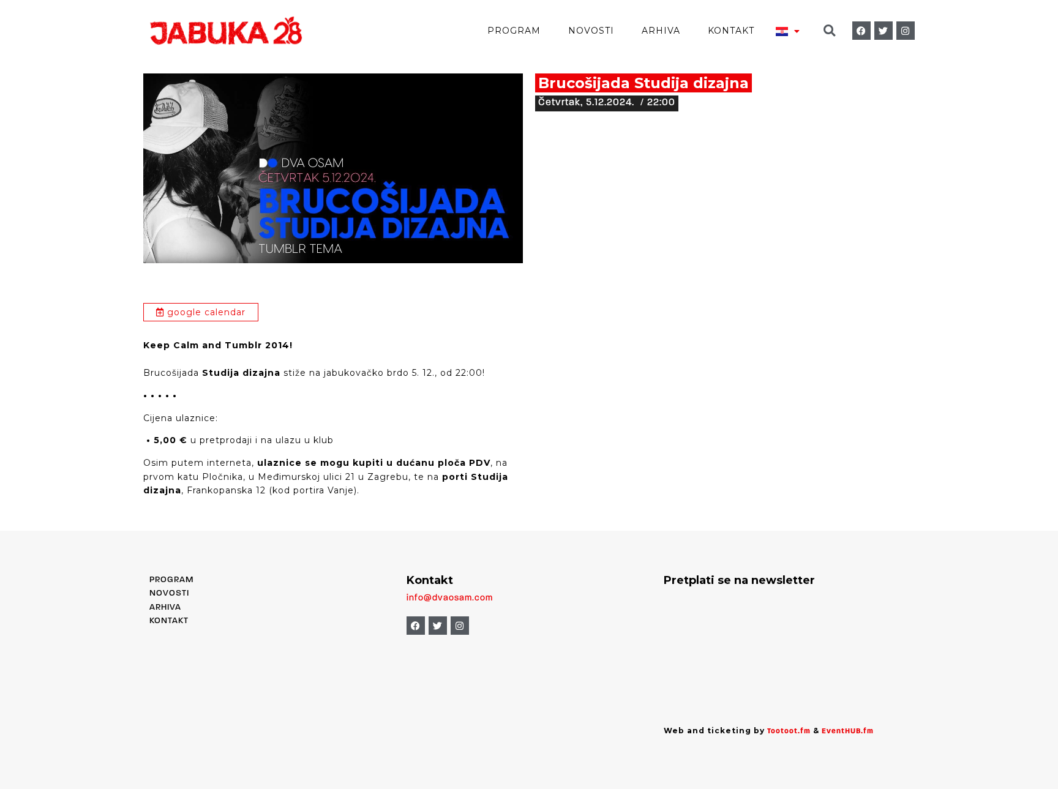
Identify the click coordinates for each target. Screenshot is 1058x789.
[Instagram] (905, 30)
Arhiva (661, 30)
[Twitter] (883, 30)
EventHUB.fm (848, 731)
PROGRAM (171, 580)
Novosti (591, 30)
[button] (829, 31)
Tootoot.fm (789, 731)
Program (514, 30)
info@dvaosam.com (450, 598)
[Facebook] (861, 30)
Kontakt (731, 30)
